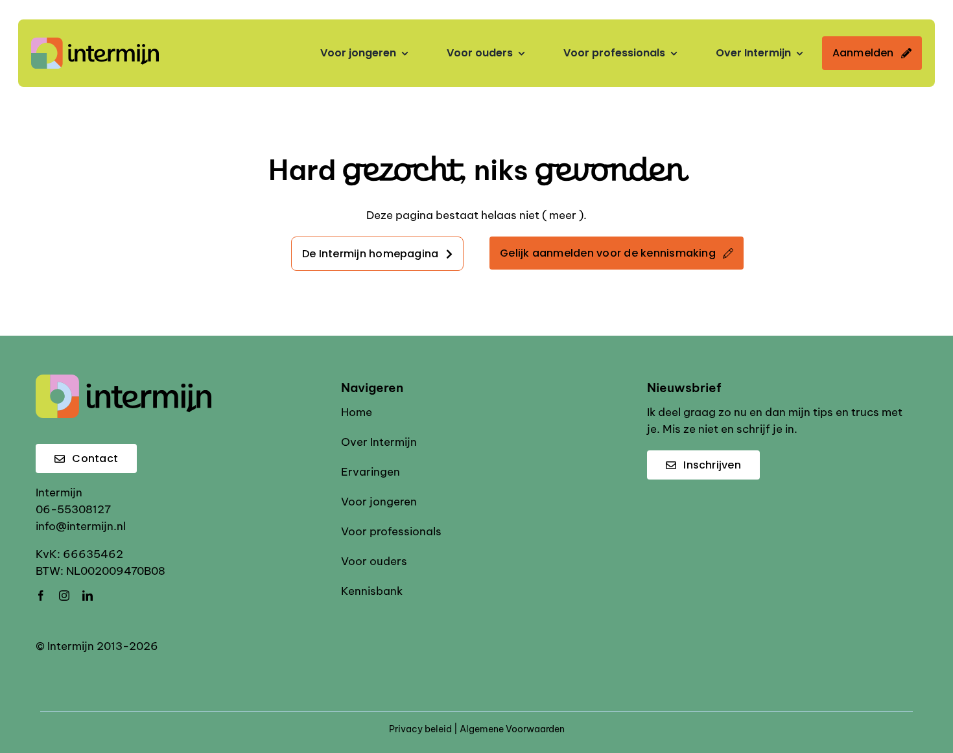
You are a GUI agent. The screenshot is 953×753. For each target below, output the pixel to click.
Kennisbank (372, 591)
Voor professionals (391, 531)
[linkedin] (87, 595)
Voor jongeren (379, 501)
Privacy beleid (420, 729)
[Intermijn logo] (95, 43)
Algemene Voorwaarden (512, 729)
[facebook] (41, 595)
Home (356, 412)
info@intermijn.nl (81, 526)
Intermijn (59, 492)
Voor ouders (374, 561)
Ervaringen (370, 472)
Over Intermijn (379, 442)
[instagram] (64, 595)
